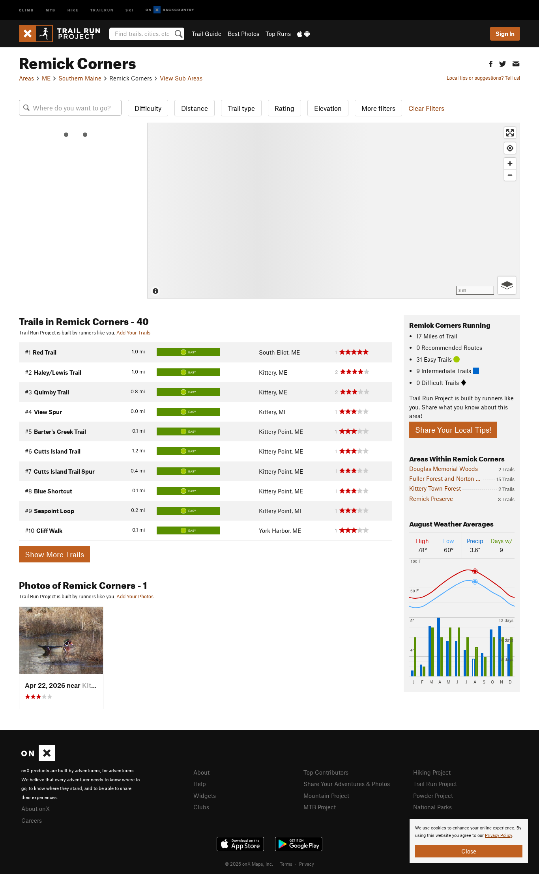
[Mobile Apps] (303, 33)
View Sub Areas (181, 78)
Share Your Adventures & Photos (346, 783)
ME (46, 78)
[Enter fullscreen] (510, 132)
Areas (26, 78)
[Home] (63, 33)
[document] (468, 840)
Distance (194, 108)
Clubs (201, 807)
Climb (26, 9)
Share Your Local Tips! (453, 429)
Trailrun (102, 9)
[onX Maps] (38, 758)
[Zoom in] (510, 163)
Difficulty (148, 108)
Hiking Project (432, 772)
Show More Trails (54, 554)
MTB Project (319, 807)
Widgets (204, 795)
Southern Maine (79, 78)
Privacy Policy (498, 835)
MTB (51, 9)
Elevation (328, 108)
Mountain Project (326, 795)
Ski (129, 9)
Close (468, 851)
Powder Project (433, 795)
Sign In (505, 33)
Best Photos (243, 33)
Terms (286, 864)
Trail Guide (206, 33)
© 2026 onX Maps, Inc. (249, 864)
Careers (31, 820)
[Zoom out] (510, 175)
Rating (284, 108)
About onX (35, 808)
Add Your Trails (133, 332)
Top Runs (278, 33)
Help (199, 783)
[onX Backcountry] (170, 10)
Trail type (241, 108)
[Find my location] (510, 148)
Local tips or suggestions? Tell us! (483, 78)
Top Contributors (325, 772)
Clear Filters (426, 108)
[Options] (507, 285)
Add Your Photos (134, 596)
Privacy (306, 864)
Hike (73, 9)
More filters (378, 108)
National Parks (432, 807)
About (201, 772)
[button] (491, 62)
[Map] (334, 210)
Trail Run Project (435, 783)
